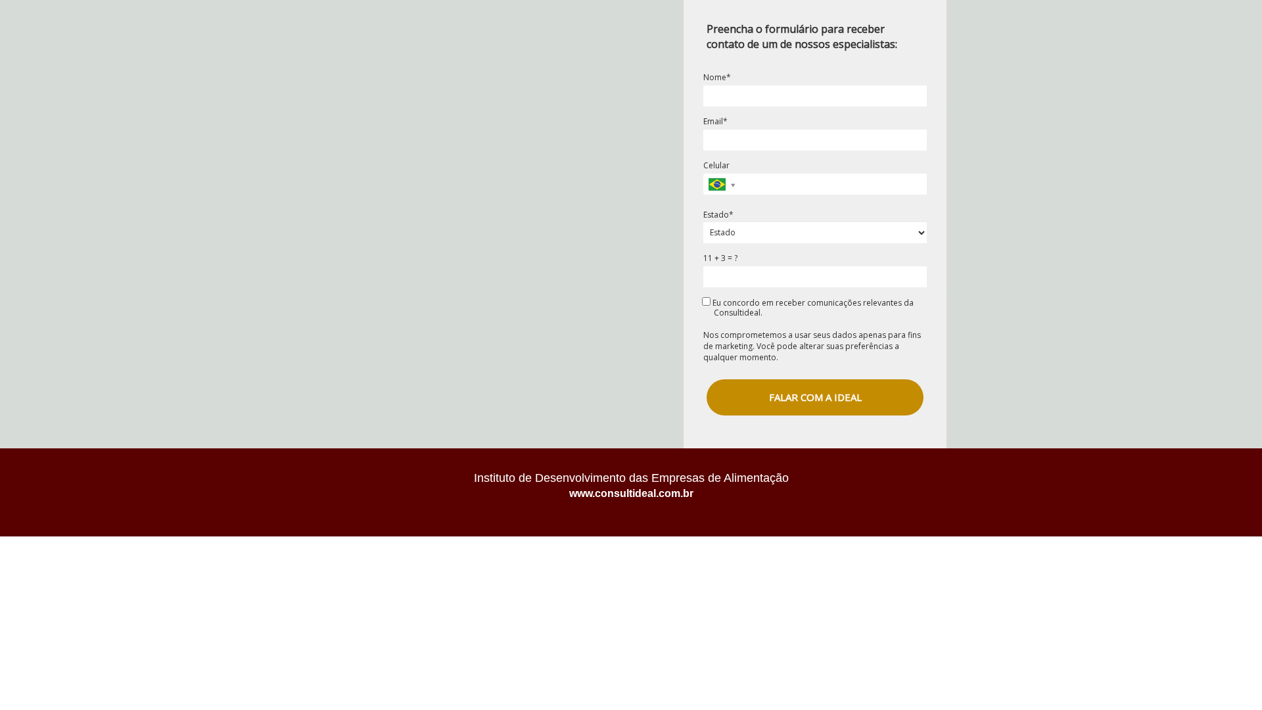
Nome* (717, 77)
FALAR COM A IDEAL (815, 397)
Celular (716, 165)
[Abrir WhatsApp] (1229, 677)
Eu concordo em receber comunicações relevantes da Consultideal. (812, 307)
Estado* (718, 215)
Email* (715, 121)
